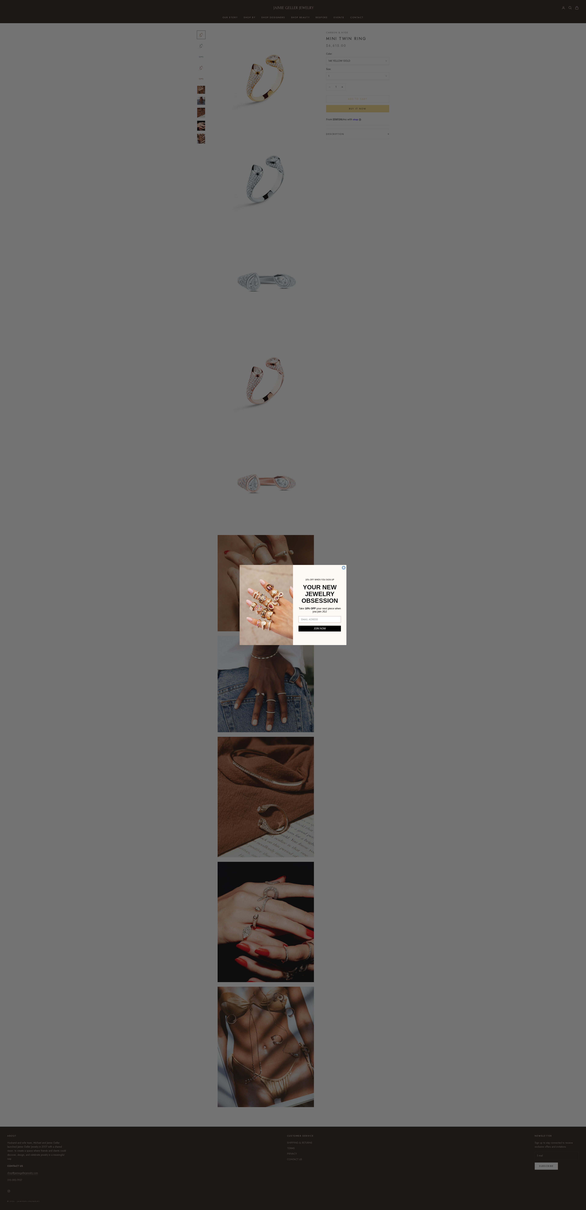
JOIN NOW (320, 628)
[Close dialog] (343, 567)
